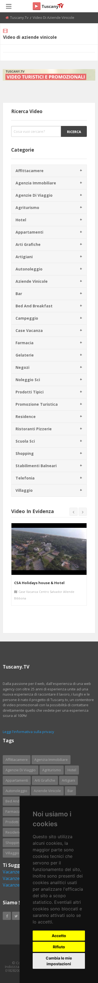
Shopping (25, 453)
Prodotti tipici (30, 392)
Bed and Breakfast (34, 305)
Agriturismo (27, 207)
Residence (26, 416)
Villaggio (24, 490)
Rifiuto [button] (59, 946)
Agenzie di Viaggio (34, 195)
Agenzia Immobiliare (36, 183)
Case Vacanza (29, 330)
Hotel (21, 219)
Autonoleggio (29, 269)
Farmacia (24, 342)
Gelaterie (25, 355)
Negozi (22, 367)
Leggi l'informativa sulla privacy (28, 731)
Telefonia (25, 478)
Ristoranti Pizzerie (34, 428)
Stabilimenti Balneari (36, 465)
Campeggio (27, 318)
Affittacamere (30, 170)
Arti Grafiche (28, 244)
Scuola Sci (25, 441)
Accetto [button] (59, 935)
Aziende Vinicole (32, 281)
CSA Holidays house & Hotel (39, 582)
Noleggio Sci (28, 379)
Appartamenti (29, 232)
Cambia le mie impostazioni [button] (59, 961)
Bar (19, 293)
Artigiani (24, 256)
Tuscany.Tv (19, 17)
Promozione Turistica (37, 404)
